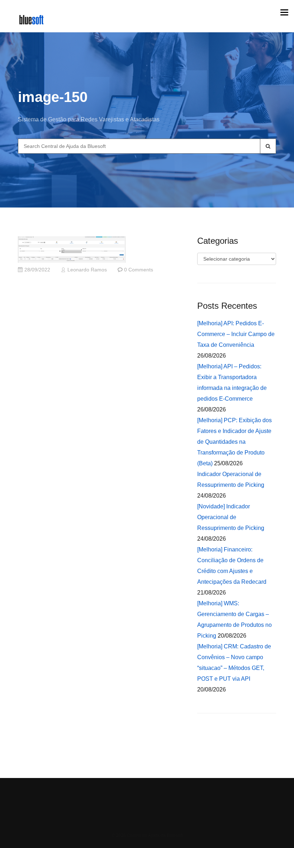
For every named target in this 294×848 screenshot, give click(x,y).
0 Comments (138, 269)
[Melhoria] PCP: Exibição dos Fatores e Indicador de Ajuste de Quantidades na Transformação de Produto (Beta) (234, 441)
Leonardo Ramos (87, 269)
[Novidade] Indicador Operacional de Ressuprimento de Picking (230, 517)
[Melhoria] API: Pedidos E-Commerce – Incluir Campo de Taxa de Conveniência (236, 334)
